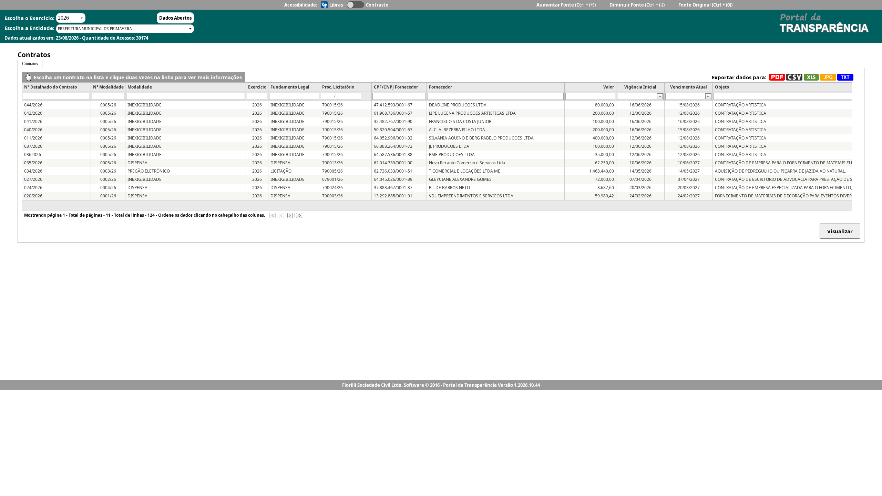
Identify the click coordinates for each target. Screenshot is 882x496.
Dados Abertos (175, 18)
